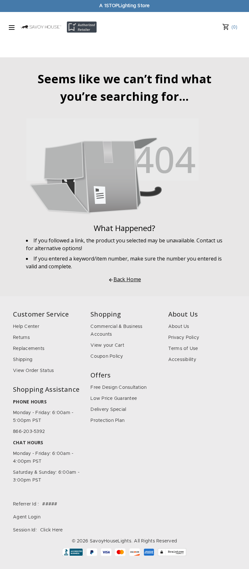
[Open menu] (12, 27)
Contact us (209, 240)
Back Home (127, 279)
